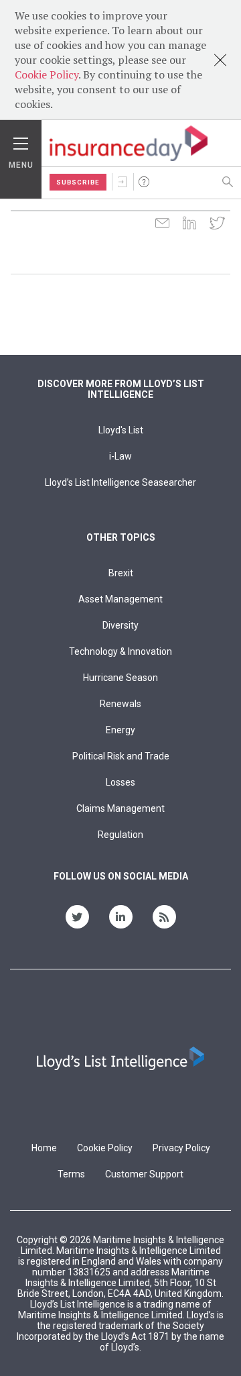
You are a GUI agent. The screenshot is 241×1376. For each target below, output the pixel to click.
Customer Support (144, 1174)
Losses (120, 782)
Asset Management (120, 599)
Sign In (122, 182)
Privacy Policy (181, 1148)
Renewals (120, 703)
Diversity (120, 625)
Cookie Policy (46, 74)
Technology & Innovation (120, 651)
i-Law (120, 456)
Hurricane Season (120, 677)
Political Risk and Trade (120, 756)
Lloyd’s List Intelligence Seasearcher (120, 482)
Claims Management (120, 808)
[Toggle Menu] (21, 140)
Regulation (120, 834)
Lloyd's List (120, 430)
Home (44, 1148)
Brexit (120, 573)
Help (144, 182)
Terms (71, 1174)
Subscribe (78, 182)
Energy (120, 730)
